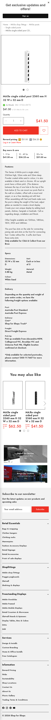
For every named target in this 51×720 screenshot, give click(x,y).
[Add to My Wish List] (44, 130)
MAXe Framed (8, 603)
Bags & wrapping (10, 528)
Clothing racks (8, 537)
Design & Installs (9, 643)
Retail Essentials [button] (11, 523)
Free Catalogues (9, 656)
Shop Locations (9, 683)
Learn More (16, 142)
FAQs (4, 674)
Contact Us (7, 687)
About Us (6, 691)
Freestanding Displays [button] (14, 594)
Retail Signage (8, 550)
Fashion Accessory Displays (14, 545)
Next (44, 403)
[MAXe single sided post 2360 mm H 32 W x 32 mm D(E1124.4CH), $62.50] (12, 395)
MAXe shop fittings (11, 572)
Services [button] (7, 637)
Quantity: (6, 114)
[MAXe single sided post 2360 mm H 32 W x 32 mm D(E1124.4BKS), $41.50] (35, 395)
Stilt (4, 629)
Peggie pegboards (10, 577)
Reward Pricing (9, 670)
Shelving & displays (11, 585)
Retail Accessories (10, 554)
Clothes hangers (9, 533)
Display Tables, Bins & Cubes (15, 620)
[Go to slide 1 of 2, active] (24, 90)
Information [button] (8, 664)
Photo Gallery (8, 695)
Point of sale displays (12, 558)
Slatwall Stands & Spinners (14, 616)
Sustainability (8, 678)
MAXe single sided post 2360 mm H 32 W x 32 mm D (12, 417)
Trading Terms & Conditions (15, 699)
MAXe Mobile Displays (12, 608)
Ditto (4, 625)
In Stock (10, 105)
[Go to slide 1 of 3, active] (20, 431)
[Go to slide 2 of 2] (27, 90)
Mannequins (7, 541)
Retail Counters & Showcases (15, 612)
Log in (5, 142)
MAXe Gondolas (9, 599)
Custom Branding (10, 647)
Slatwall (5, 581)
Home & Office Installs (12, 651)
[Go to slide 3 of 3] (28, 431)
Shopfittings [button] (9, 567)
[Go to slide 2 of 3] (24, 431)
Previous (3, 403)
